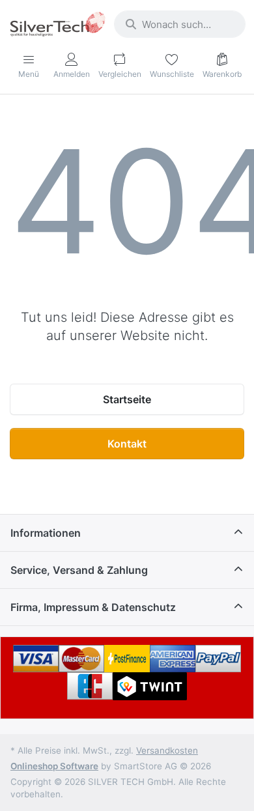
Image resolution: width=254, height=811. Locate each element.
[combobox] (180, 24)
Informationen (45, 532)
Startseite (127, 399)
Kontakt (127, 443)
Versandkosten (167, 750)
